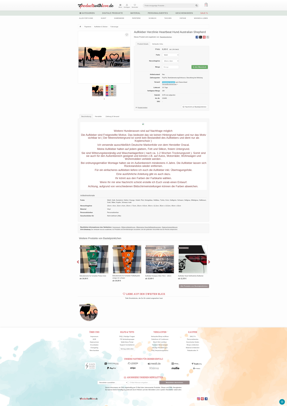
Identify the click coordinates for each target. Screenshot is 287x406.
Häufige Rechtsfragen (160, 348)
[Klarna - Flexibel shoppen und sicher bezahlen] (154, 368)
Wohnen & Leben (201, 18)
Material (135, 13)
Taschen (168, 18)
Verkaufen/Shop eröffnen (160, 336)
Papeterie (136, 18)
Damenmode (119, 18)
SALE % (204, 13)
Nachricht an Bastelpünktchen (195, 107)
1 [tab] (104, 99)
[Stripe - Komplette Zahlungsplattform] (133, 368)
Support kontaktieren (127, 345)
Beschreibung (86, 116)
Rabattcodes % (192, 350)
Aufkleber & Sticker (101, 27)
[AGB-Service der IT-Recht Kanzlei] (90, 366)
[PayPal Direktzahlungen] (111, 368)
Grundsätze (94, 345)
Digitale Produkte (112, 13)
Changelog (94, 348)
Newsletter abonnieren (174, 382)
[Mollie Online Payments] (175, 368)
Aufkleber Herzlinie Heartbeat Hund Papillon (202, 249)
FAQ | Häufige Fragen (127, 336)
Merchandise (94, 350)
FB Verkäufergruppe (127, 339)
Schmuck (152, 18)
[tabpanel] (98, 91)
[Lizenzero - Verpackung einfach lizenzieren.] (133, 364)
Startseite (81, 26)
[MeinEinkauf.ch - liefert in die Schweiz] (196, 368)
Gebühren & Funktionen (159, 339)
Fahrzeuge (114, 27)
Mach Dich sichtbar (160, 342)
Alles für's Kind (86, 18)
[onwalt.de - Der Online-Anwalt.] (154, 364)
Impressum (94, 336)
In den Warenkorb (199, 67)
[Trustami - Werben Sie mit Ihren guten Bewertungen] (197, 364)
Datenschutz (94, 342)
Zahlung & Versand (112, 116)
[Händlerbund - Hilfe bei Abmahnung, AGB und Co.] (111, 364)
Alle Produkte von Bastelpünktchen (194, 286)
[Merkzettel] (127, 35)
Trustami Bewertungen (160, 345)
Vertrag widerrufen (127, 349)
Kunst (103, 18)
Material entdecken (192, 348)
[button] (169, 84)
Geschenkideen (184, 13)
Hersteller (98, 116)
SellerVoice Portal (127, 342)
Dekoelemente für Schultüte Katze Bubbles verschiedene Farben (136, 250)
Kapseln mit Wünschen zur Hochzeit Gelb (102, 249)
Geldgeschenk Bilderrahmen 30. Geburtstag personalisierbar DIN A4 (169, 250)
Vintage (183, 18)
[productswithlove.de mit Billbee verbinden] (175, 364)
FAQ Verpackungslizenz (159, 350)
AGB (94, 339)
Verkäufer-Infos (157, 44)
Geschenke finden (192, 342)
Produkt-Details (142, 44)
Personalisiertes (158, 13)
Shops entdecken (193, 345)
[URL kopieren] (207, 37)
